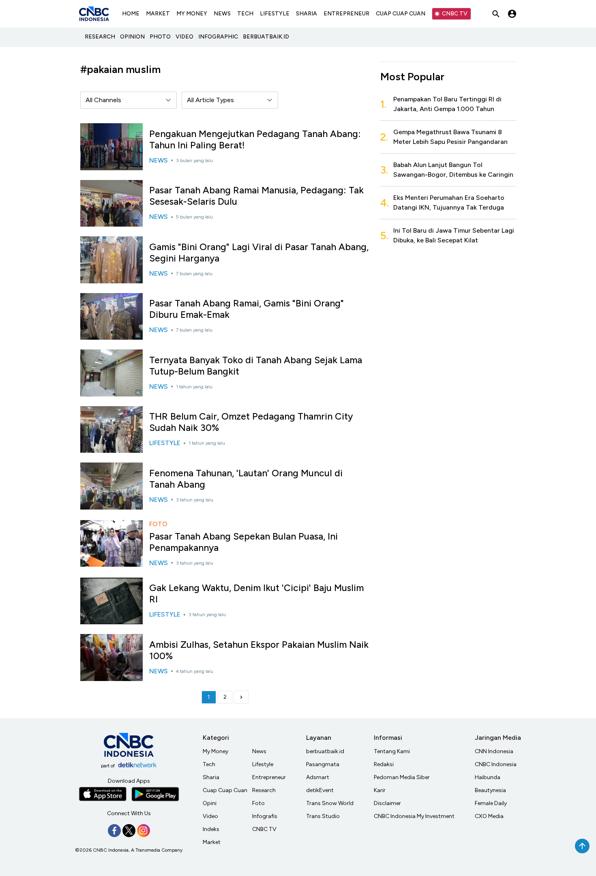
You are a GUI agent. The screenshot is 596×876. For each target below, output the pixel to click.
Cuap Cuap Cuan (225, 790)
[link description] (241, 697)
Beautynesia (490, 790)
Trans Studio (323, 816)
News (259, 751)
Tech (209, 764)
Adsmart (317, 777)
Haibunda (487, 777)
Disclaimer (387, 803)
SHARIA (306, 13)
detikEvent (320, 790)
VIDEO (184, 36)
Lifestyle (262, 764)
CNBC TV (454, 13)
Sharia (211, 777)
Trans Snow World (330, 803)
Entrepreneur (269, 777)
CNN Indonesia (494, 751)
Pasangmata (322, 764)
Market (212, 842)
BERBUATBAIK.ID (266, 36)
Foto (258, 803)
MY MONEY (191, 13)
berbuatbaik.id (325, 751)
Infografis (264, 816)
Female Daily (491, 803)
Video (210, 816)
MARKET (158, 13)
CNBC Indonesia (496, 764)
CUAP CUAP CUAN (400, 13)
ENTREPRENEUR (346, 13)
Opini (210, 803)
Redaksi (384, 764)
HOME (130, 13)
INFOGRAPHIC (218, 36)
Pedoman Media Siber (402, 777)
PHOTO (160, 36)
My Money (215, 751)
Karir (380, 790)
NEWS (222, 13)
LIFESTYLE (274, 13)
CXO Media (489, 816)
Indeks (211, 829)
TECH (245, 13)
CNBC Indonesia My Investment (414, 816)
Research (264, 790)
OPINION (132, 36)
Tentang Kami (392, 751)
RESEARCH (100, 36)
